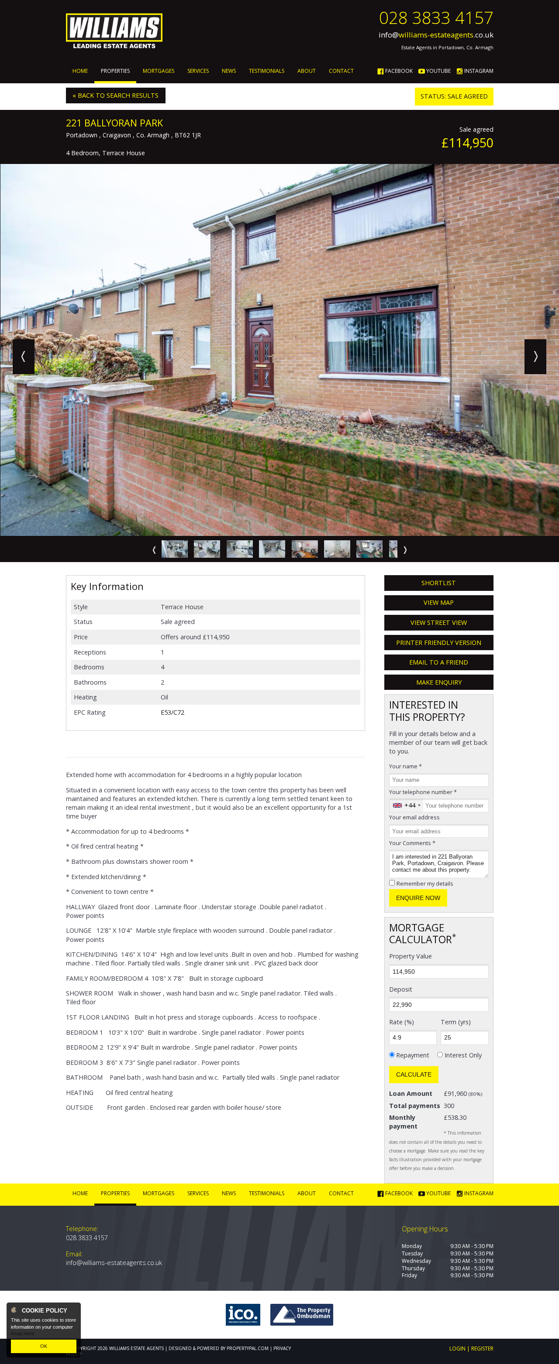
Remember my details (425, 883)
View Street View (439, 622)
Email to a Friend (438, 662)
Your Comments (412, 843)
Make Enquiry (439, 682)
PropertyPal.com (248, 1348)
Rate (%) (401, 1022)
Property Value (410, 956)
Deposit (400, 989)
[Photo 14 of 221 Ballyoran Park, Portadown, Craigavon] (369, 549)
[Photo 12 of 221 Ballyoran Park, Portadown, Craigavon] (305, 549)
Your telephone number (423, 792)
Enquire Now (418, 897)
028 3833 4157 (436, 17)
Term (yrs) (456, 1022)
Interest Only (463, 1055)
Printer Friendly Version (438, 642)
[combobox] (406, 805)
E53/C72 (172, 712)
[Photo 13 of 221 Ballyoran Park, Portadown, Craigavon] (337, 549)
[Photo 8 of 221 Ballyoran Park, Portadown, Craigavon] (175, 549)
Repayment (412, 1055)
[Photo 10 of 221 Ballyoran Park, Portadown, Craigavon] (240, 549)
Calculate (413, 1074)
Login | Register (471, 1348)
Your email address (414, 817)
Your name (405, 766)
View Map (439, 602)
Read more (23, 1333)
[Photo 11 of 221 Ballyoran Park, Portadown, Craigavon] (272, 549)
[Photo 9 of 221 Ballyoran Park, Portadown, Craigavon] (207, 549)
